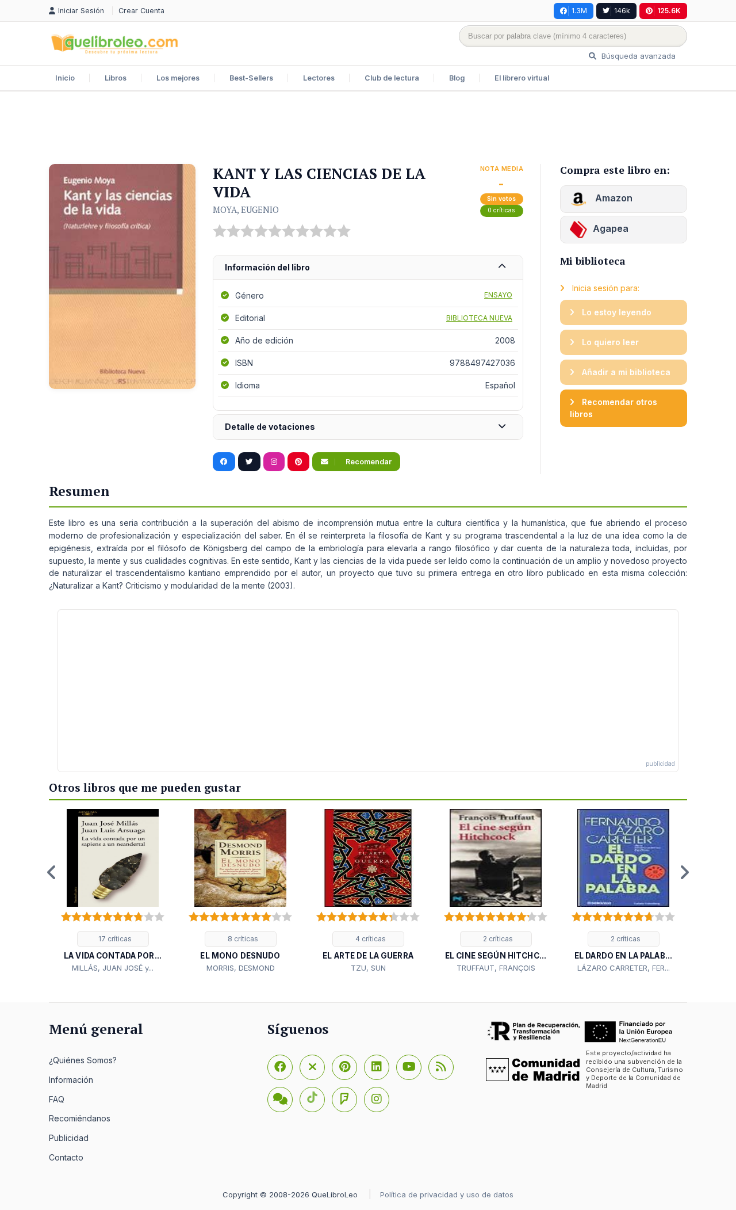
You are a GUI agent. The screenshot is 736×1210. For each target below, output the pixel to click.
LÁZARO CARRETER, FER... (623, 967)
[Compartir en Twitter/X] (249, 462)
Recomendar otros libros (613, 408)
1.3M (579, 10)
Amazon (612, 198)
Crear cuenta (141, 10)
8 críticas (242, 938)
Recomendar (368, 461)
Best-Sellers (251, 78)
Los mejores (178, 78)
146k (622, 10)
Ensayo (498, 295)
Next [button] (684, 872)
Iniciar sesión (82, 10)
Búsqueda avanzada (637, 55)
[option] (113, 891)
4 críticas (370, 938)
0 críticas (501, 210)
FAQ (56, 1099)
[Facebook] (280, 1067)
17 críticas (114, 938)
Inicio (65, 78)
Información (71, 1080)
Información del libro (267, 267)
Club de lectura (392, 78)
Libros (115, 78)
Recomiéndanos (79, 1118)
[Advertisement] (368, 129)
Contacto (66, 1157)
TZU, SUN (368, 967)
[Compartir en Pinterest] (298, 462)
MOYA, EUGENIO (246, 209)
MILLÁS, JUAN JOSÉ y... (113, 967)
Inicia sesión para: (604, 288)
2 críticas (497, 938)
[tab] (368, 267)
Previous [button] (51, 872)
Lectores (319, 78)
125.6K (669, 10)
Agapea (610, 228)
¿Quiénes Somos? (83, 1060)
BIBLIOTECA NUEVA (479, 318)
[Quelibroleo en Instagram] (274, 462)
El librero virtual (521, 78)
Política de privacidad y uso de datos (446, 1194)
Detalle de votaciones (270, 427)
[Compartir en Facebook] (224, 462)
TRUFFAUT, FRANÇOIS (496, 967)
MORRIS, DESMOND (240, 967)
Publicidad (69, 1138)
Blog (457, 78)
